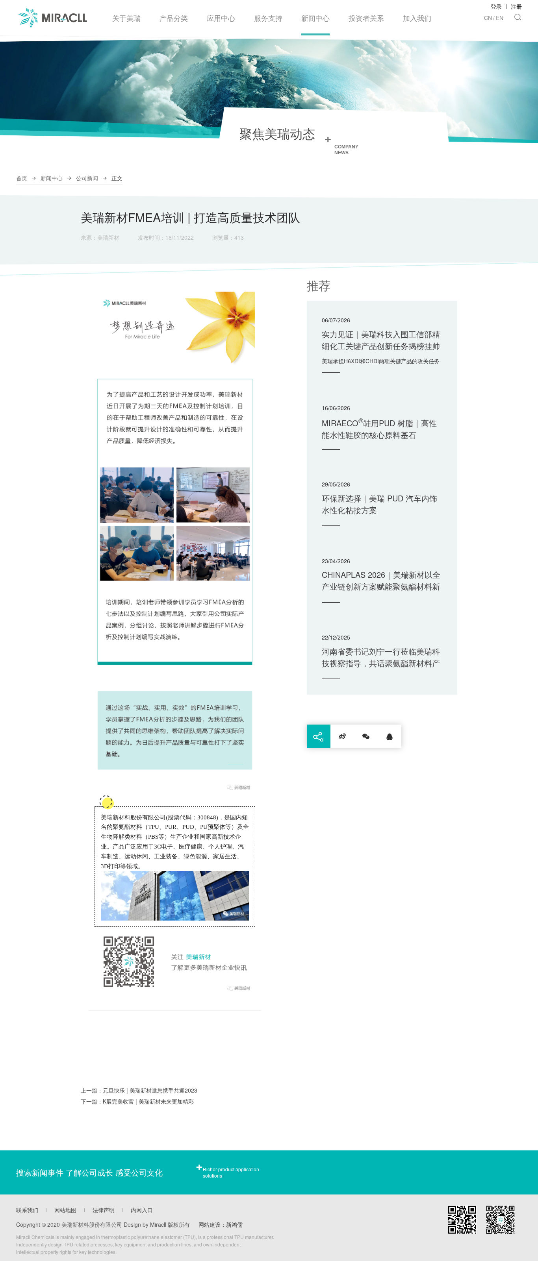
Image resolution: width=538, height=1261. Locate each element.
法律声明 (104, 1210)
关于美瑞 (126, 18)
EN (499, 18)
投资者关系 (366, 18)
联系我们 (27, 1210)
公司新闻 (87, 178)
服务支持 (268, 18)
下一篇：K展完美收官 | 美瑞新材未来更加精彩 (137, 1101)
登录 (496, 6)
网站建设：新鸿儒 (221, 1224)
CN (488, 18)
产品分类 (174, 18)
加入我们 (417, 18)
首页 (21, 178)
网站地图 (65, 1210)
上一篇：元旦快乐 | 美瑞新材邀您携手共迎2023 (139, 1090)
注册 (516, 6)
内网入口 (142, 1210)
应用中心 (221, 18)
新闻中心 (315, 18)
